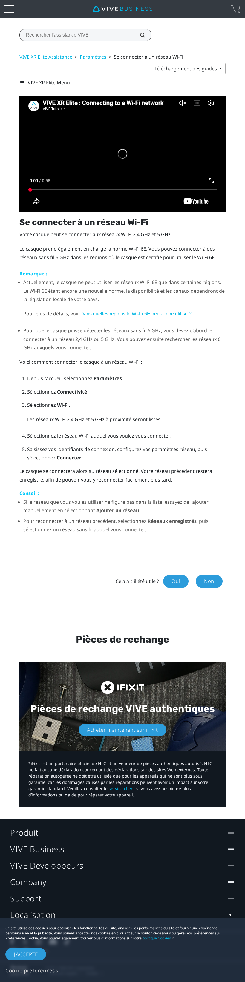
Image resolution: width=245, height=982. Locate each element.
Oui (176, 581)
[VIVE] (122, 8)
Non (209, 581)
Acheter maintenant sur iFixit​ (122, 729)
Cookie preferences (30, 970)
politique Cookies (157, 938)
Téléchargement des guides (186, 68)
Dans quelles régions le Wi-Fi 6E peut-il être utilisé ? (136, 313)
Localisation (33, 914)
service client (122, 788)
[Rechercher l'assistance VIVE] (139, 35)
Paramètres (93, 57)
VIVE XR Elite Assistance (45, 57)
